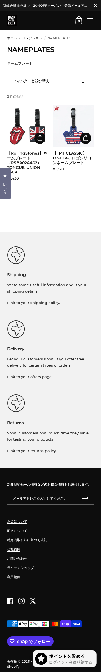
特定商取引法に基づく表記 (27, 540)
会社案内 (13, 549)
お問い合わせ (17, 558)
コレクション (32, 38)
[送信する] (85, 498)
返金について (17, 521)
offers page (41, 376)
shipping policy (44, 302)
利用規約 (13, 577)
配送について (17, 530)
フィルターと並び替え (31, 81)
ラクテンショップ (20, 568)
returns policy (43, 450)
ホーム (12, 38)
